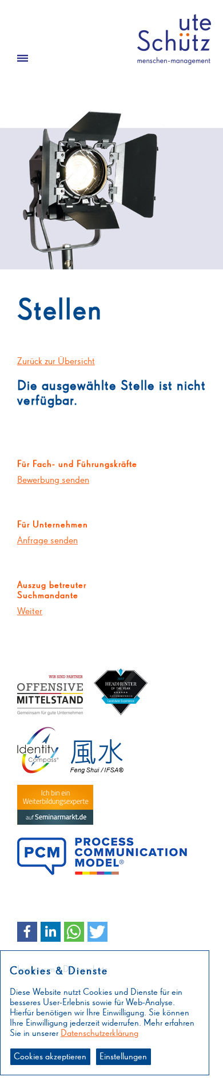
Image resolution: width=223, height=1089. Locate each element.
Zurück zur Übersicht (56, 361)
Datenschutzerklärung (99, 1033)
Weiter (29, 611)
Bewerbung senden (53, 480)
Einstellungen (123, 1057)
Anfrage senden (47, 541)
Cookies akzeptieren (50, 1057)
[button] (27, 932)
